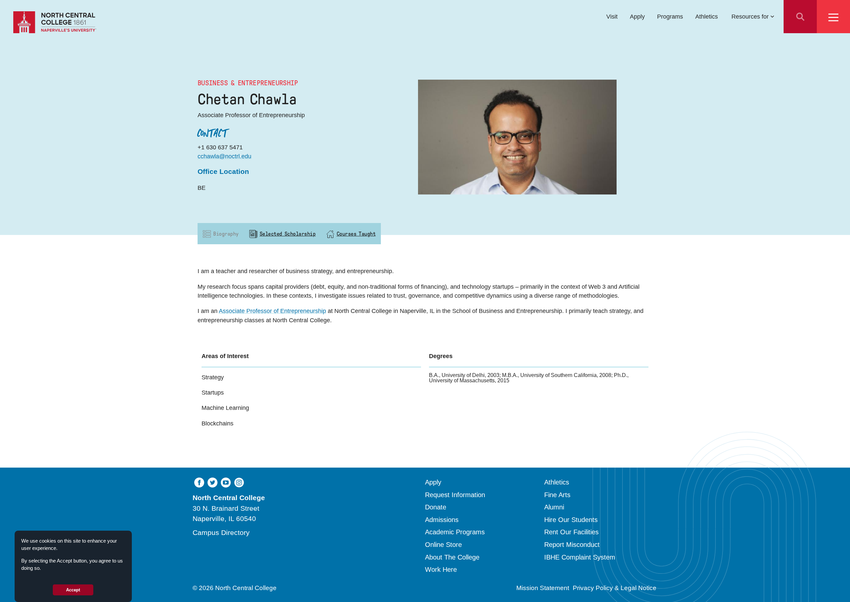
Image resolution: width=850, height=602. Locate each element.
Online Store (443, 544)
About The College (452, 557)
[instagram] (239, 482)
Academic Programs (455, 532)
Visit (612, 16)
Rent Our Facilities (571, 532)
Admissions (442, 519)
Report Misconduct (572, 544)
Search (800, 16)
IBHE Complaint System (579, 557)
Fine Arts (557, 494)
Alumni (554, 507)
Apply (637, 16)
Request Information (455, 494)
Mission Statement (542, 587)
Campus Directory (221, 532)
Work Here (441, 569)
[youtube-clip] (226, 482)
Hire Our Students (571, 519)
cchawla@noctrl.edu (224, 156)
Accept (73, 589)
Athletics (706, 16)
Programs (670, 16)
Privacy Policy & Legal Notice (614, 587)
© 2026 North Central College (235, 587)
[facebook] (199, 482)
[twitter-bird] (212, 482)
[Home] (54, 22)
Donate (435, 507)
